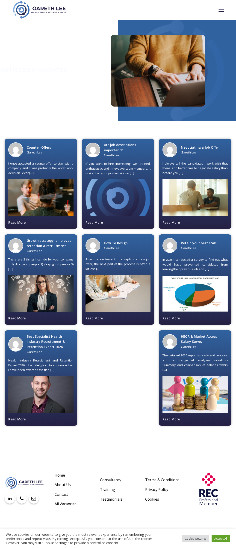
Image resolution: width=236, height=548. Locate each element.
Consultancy (110, 479)
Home (60, 475)
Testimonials (111, 499)
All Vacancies (66, 503)
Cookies (152, 499)
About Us (63, 484)
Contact (61, 494)
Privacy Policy (156, 489)
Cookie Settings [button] (195, 538)
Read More (17, 222)
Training (107, 489)
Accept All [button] (220, 538)
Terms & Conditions (162, 479)
